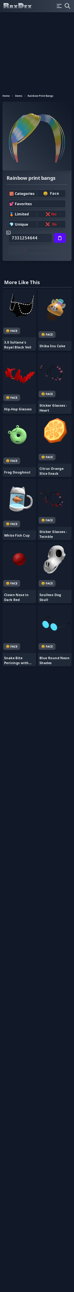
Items (18, 96)
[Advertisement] (37, 51)
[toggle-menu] (59, 6)
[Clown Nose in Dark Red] (19, 572)
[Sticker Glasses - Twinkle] (55, 509)
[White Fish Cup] (19, 509)
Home (6, 96)
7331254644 (24, 238)
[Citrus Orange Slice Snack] (55, 446)
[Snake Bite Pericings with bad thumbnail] (19, 635)
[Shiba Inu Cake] (55, 320)
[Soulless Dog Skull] (55, 572)
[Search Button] (67, 6)
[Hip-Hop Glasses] (19, 383)
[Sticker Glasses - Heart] (55, 383)
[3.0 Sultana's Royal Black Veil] (19, 320)
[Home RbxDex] (20, 6)
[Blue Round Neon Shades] (55, 635)
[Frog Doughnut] (19, 446)
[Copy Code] (60, 238)
